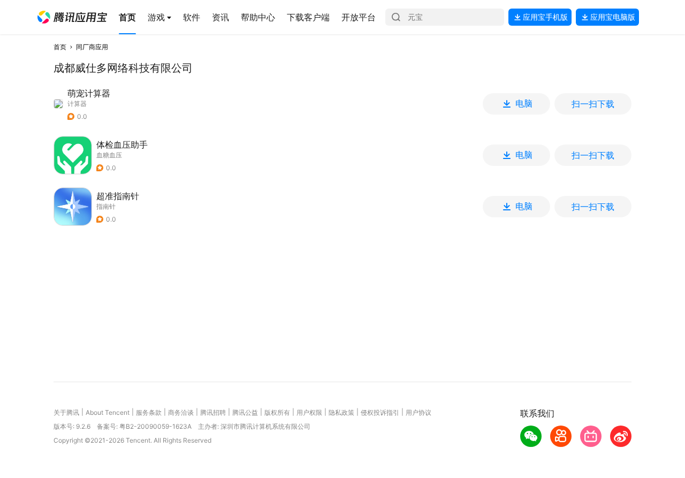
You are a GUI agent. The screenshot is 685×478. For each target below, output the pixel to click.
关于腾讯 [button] (66, 412)
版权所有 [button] (277, 412)
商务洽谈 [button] (181, 412)
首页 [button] (60, 47)
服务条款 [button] (149, 412)
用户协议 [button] (418, 412)
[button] (72, 17)
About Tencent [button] (108, 412)
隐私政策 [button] (341, 412)
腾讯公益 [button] (245, 412)
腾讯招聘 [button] (213, 412)
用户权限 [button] (309, 412)
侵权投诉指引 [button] (380, 412)
